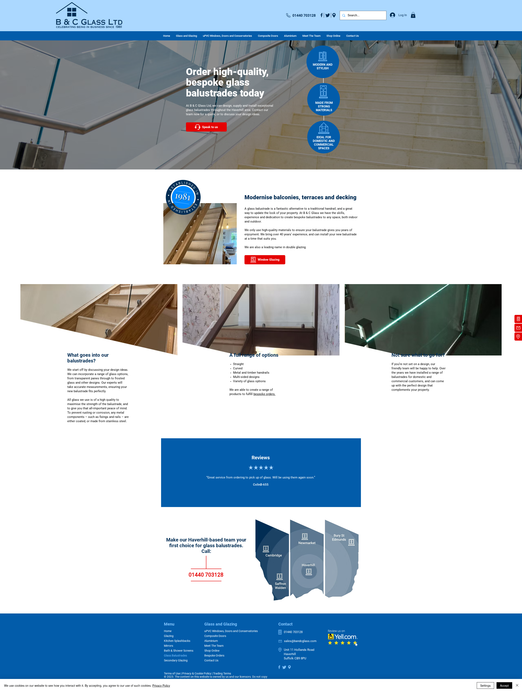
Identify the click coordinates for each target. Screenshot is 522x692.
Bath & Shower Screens (178, 650)
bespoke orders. (264, 394)
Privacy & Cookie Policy (196, 673)
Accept (504, 685)
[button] (413, 15)
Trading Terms (222, 673)
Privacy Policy (161, 685)
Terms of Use (172, 673)
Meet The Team (213, 645)
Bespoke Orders (214, 655)
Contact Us (211, 660)
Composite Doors (215, 636)
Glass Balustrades (175, 655)
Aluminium (211, 640)
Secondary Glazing (176, 660)
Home (167, 631)
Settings (485, 685)
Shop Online (211, 650)
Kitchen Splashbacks (177, 640)
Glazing (169, 636)
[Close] (517, 685)
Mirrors (168, 645)
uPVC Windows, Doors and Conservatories (231, 631)
